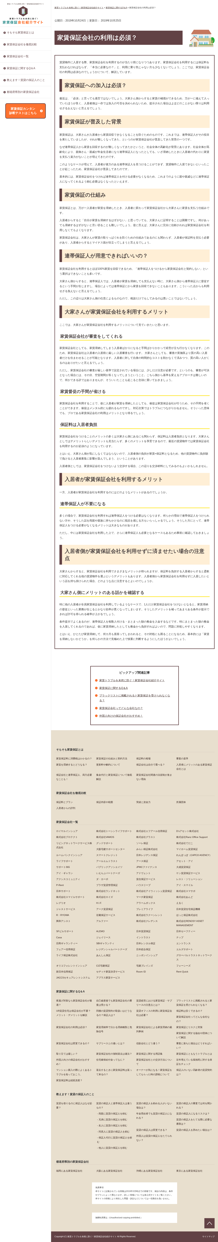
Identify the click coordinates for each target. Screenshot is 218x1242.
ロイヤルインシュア (67, 831)
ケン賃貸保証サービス (19, 171)
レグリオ (11, 264)
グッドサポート (104, 843)
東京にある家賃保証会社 (189, 1170)
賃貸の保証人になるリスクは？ (193, 1113)
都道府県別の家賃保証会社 (23, 91)
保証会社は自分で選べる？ (150, 764)
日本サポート (14, 220)
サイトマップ (208, 1236)
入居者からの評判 (65, 808)
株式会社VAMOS (105, 837)
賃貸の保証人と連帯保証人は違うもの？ (114, 1105)
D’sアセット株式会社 (187, 831)
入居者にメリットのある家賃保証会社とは (194, 766)
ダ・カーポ (13, 182)
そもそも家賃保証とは (20, 32)
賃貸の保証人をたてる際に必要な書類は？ (194, 1121)
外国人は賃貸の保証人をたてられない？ (154, 1137)
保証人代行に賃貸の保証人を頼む (114, 1139)
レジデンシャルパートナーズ (22, 428)
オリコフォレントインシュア (22, 466)
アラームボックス (16, 275)
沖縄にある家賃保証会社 (149, 1170)
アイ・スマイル (15, 215)
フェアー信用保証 (16, 422)
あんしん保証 (14, 450)
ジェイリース (14, 384)
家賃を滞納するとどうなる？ (71, 764)
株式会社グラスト (145, 837)
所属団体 (181, 802)
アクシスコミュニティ (19, 177)
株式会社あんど (15, 259)
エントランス (14, 417)
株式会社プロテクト (67, 837)
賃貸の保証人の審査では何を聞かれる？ (194, 1105)
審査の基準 (182, 758)
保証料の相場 (143, 758)
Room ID (11, 499)
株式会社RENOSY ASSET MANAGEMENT (20, 349)
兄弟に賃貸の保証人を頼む (113, 1119)
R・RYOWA (13, 308)
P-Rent (10, 198)
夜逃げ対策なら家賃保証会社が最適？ (74, 1002)
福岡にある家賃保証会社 (69, 1170)
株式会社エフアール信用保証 (151, 831)
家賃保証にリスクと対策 (20, 102)
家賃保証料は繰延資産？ (20, 223)
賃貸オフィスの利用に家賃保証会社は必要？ (154, 1012)
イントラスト (14, 389)
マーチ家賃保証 (15, 253)
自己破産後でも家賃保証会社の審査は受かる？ (114, 1002)
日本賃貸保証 (14, 367)
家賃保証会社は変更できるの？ (73, 1043)
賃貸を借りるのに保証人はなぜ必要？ (74, 1105)
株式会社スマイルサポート (21, 242)
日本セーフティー (16, 373)
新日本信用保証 (15, 488)
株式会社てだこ (184, 843)
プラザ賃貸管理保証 (17, 204)
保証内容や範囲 (104, 802)
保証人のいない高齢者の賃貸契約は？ (27, 217)
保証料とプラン (64, 802)
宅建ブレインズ (15, 477)
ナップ (10, 395)
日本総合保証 (14, 433)
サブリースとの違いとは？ (21, 123)
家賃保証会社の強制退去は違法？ (25, 145)
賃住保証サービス (16, 188)
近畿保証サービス (16, 314)
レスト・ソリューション (20, 193)
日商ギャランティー (17, 400)
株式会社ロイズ (15, 248)
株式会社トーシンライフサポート (114, 831)
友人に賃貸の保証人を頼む (113, 1125)
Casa (9, 378)
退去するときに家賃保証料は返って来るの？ (27, 200)
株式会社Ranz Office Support (192, 837)
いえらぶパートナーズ (19, 160)
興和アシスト (14, 330)
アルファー (13, 336)
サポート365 (13, 133)
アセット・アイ (15, 127)
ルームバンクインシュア (69, 855)
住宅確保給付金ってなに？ (21, 167)
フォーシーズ (14, 482)
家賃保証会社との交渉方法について (26, 173)
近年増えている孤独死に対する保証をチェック (27, 180)
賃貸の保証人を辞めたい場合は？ (25, 100)
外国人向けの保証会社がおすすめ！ (26, 161)
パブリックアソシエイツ (20, 138)
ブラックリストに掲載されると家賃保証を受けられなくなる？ (194, 1002)
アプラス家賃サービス (19, 515)
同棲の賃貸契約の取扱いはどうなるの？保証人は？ (114, 1012)
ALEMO (11, 362)
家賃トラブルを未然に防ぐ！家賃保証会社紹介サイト (25, 4)
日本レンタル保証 (16, 411)
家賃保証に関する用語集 (20, 151)
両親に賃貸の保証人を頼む (113, 1113)
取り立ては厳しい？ (17, 140)
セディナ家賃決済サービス (21, 493)
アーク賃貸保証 (15, 292)
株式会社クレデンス (17, 341)
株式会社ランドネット (19, 226)
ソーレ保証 (142, 843)
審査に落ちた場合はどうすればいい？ (27, 134)
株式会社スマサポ (16, 237)
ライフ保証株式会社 (17, 444)
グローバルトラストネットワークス (26, 460)
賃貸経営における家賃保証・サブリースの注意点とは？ (154, 1002)
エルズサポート (15, 439)
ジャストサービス (16, 286)
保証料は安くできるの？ (189, 1010)
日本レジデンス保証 (17, 100)
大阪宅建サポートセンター (110, 849)
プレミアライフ (15, 297)
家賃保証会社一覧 (18, 56)
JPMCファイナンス (17, 144)
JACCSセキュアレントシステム (24, 510)
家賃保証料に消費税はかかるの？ (74, 758)
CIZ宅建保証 (13, 472)
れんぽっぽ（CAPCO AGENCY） (194, 855)
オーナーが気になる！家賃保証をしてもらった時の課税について (27, 209)
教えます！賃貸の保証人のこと (26, 80)
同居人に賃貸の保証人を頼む (114, 1131)
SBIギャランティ (16, 406)
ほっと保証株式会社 (17, 325)
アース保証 (13, 122)
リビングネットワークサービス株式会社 (74, 845)
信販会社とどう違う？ (19, 129)
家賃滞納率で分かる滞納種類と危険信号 (114, 1029)
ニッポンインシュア (17, 455)
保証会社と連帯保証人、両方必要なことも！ (74, 776)
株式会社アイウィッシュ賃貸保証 (25, 231)
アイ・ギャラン (15, 155)
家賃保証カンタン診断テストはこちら (23, 111)
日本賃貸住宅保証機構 (19, 303)
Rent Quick (13, 504)
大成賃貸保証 (14, 149)
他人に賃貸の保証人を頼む (113, 1147)
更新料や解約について (108, 764)
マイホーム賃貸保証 (187, 849)
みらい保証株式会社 (147, 849)
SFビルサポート (15, 356)
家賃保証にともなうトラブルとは (25, 156)
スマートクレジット (107, 855)
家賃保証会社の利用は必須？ (71, 1027)
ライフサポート (64, 861)
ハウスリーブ (14, 210)
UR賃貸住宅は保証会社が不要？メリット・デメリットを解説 (73, 1012)
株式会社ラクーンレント (20, 319)
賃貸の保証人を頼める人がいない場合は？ (154, 1105)
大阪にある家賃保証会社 (109, 1170)
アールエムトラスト (107, 861)
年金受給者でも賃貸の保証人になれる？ (154, 1115)
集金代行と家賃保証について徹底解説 (114, 776)
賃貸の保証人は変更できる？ (151, 1130)
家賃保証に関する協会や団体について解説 (194, 1035)
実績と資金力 (143, 802)
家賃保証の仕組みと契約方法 (111, 758)
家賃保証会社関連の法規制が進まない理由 (154, 776)
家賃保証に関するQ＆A (21, 68)
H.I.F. (9, 270)
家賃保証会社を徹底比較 (22, 44)
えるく (10, 281)
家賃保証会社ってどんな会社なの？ (121, 708)
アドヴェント (14, 166)
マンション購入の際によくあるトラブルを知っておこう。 (27, 190)
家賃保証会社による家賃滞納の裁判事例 (154, 1029)
